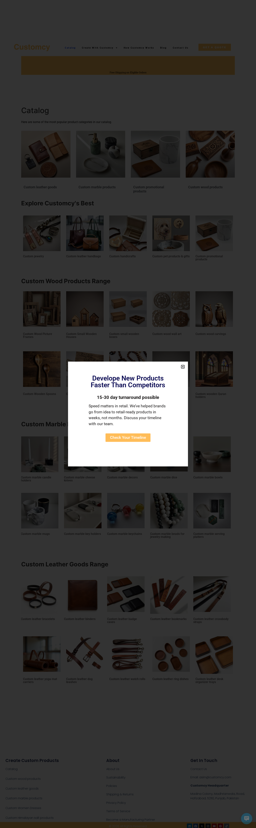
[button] (182, 366)
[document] (128, 414)
